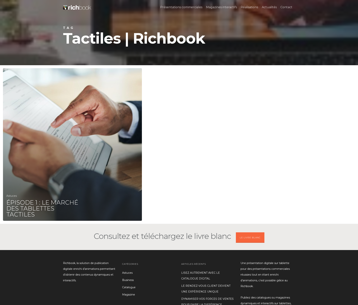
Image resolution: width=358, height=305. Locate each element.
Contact (286, 7)
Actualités (269, 7)
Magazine (128, 294)
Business (128, 280)
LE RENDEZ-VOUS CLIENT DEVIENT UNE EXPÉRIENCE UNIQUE (205, 288)
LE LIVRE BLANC (250, 237)
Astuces (11, 195)
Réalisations (249, 7)
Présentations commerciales (181, 7)
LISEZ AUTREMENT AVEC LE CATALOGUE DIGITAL (200, 275)
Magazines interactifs (221, 7)
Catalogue (129, 287)
